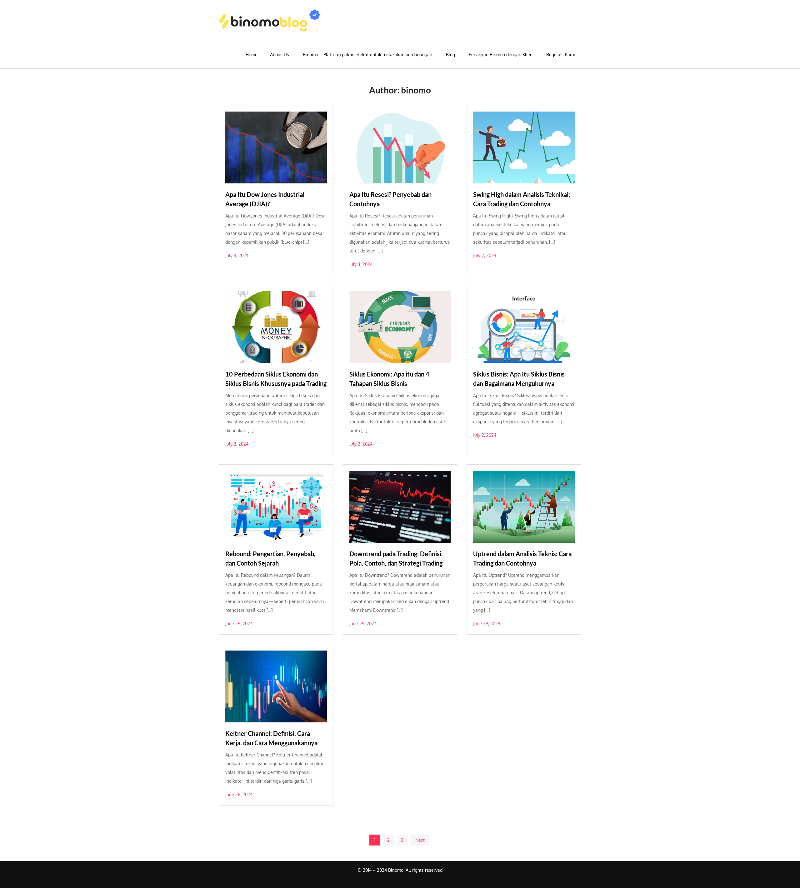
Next (420, 840)
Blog (450, 54)
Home (252, 54)
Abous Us (279, 54)
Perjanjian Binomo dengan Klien (500, 54)
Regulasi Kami (560, 54)
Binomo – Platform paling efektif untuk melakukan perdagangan (367, 54)
